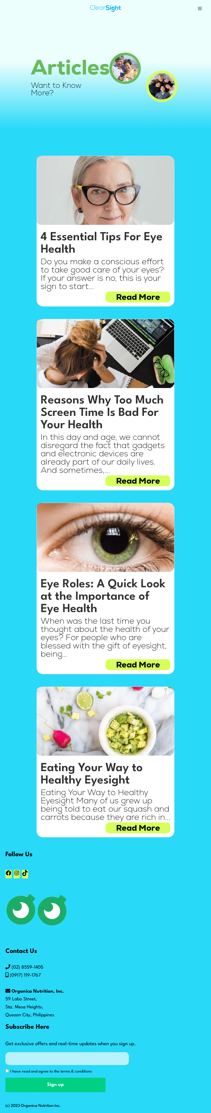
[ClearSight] (105, 8)
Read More (138, 297)
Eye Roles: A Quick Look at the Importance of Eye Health (103, 597)
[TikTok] (25, 875)
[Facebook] (8, 875)
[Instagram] (17, 875)
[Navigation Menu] (200, 8)
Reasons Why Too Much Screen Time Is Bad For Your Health (102, 413)
